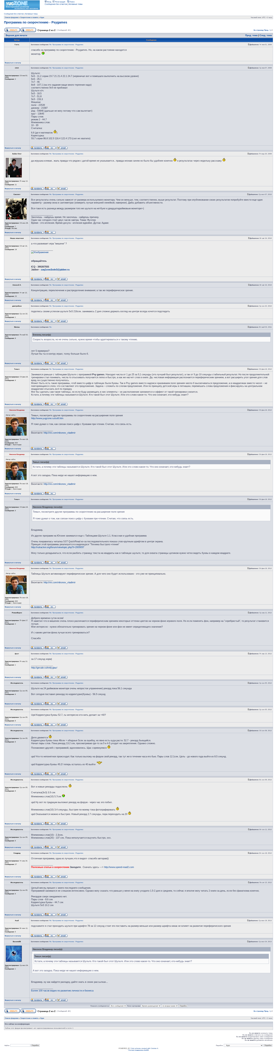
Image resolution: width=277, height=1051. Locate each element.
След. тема (266, 35)
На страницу (259, 30)
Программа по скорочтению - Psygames (35, 22)
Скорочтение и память (29, 17)
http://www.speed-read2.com (119, 867)
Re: (50, 327)
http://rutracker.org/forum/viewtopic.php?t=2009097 (57, 547)
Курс (42, 17)
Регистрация (60, 2)
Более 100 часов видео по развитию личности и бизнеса (62, 990)
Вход (49, 2)
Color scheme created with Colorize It (144, 1048)
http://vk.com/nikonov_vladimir (60, 432)
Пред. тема (251, 35)
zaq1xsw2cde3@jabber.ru (55, 269)
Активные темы (75, 4)
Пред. (266, 30)
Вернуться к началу (13, 63)
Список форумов (11, 17)
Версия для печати (16, 35)
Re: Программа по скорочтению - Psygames (66, 44)
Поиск (72, 2)
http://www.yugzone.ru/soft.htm (47, 418)
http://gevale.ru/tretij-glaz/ (44, 667)
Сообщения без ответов (56, 4)
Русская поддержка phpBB (138, 1050)
